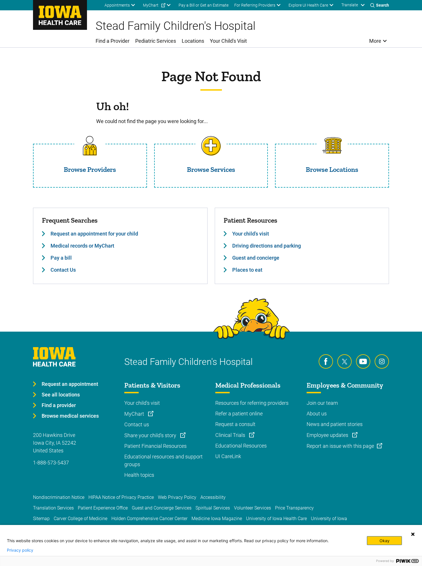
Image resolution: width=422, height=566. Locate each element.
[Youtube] (363, 361)
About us (317, 414)
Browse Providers (90, 169)
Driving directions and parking (266, 246)
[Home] (60, 15)
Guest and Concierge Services (161, 508)
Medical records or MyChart (82, 246)
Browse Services (211, 169)
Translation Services (53, 508)
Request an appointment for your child (94, 234)
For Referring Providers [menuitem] (254, 5)
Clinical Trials (230, 435)
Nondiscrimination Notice (58, 497)
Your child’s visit (250, 234)
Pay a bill (61, 258)
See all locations (61, 395)
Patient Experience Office (103, 508)
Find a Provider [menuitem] (112, 41)
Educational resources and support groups (163, 460)
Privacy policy (20, 550)
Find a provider (59, 405)
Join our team (322, 403)
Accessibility (213, 497)
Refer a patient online (239, 414)
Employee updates (328, 435)
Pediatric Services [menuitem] (155, 41)
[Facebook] (326, 361)
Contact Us (63, 270)
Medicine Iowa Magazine (216, 518)
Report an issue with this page (340, 446)
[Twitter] (344, 361)
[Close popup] (413, 534)
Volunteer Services (252, 508)
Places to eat (247, 270)
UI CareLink (228, 456)
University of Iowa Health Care (276, 518)
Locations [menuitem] (193, 41)
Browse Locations (332, 169)
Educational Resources (241, 446)
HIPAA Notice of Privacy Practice (121, 497)
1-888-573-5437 (51, 463)
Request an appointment (70, 384)
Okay (385, 540)
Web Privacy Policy (177, 497)
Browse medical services (70, 416)
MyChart (134, 414)
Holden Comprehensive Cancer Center (149, 518)
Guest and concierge (255, 258)
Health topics (139, 475)
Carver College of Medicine (80, 518)
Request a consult (235, 424)
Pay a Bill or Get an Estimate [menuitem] (204, 5)
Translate (349, 5)
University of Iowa (329, 518)
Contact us (136, 424)
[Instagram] (382, 361)
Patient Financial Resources (155, 446)
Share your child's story (150, 435)
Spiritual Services (212, 508)
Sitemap (41, 518)
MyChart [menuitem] (150, 5)
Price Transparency (294, 508)
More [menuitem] (375, 41)
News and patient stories (335, 424)
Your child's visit (142, 403)
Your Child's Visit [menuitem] (228, 41)
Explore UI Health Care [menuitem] (308, 5)
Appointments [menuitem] (117, 5)
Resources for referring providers (252, 403)
